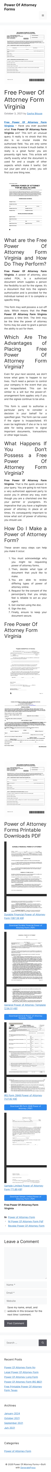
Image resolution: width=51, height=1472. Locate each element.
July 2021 (9, 1427)
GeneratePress (28, 1467)
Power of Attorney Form (21, 1217)
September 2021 (13, 1423)
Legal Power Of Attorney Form (21, 1372)
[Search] (43, 1342)
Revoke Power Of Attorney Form (26, 1225)
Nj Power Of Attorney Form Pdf (25, 1221)
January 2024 (12, 1413)
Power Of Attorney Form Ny (19, 1367)
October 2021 (12, 1418)
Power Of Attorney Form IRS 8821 (23, 1381)
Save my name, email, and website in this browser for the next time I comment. (24, 1311)
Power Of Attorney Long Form (21, 1377)
